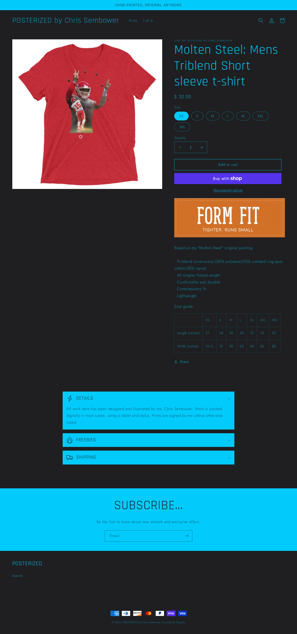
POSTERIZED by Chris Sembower (142, 622)
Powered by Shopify (173, 622)
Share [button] (184, 361)
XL (243, 116)
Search (17, 575)
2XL (261, 116)
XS (181, 116)
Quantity (180, 137)
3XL (182, 126)
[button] (261, 20)
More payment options (228, 190)
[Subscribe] (186, 536)
